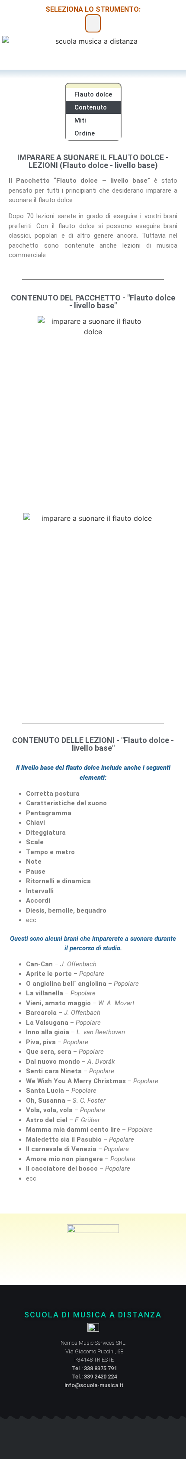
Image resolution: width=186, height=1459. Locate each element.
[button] (93, 23)
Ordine (84, 133)
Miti (80, 120)
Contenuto (90, 107)
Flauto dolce (93, 94)
